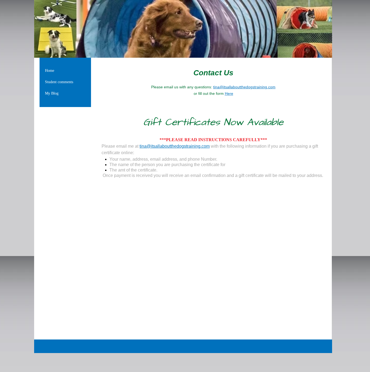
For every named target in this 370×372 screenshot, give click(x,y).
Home (49, 71)
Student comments (59, 82)
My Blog (52, 93)
